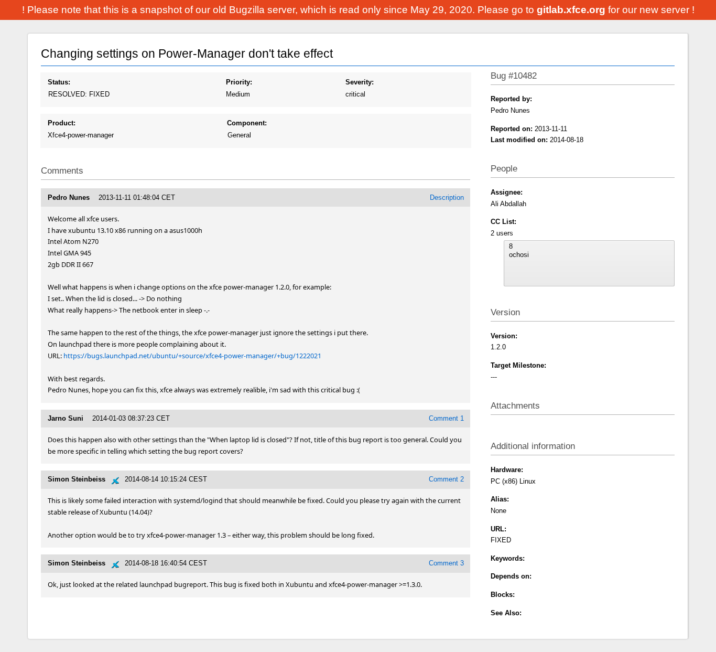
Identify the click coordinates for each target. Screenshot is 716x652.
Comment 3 (446, 563)
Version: (504, 336)
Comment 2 (446, 479)
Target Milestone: (518, 365)
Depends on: (511, 576)
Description (447, 197)
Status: (59, 82)
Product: (61, 123)
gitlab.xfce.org (572, 9)
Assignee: (507, 192)
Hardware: (507, 470)
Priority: (239, 82)
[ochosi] (589, 255)
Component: (247, 123)
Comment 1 (446, 418)
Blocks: (503, 594)
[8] (589, 246)
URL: (498, 529)
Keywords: (508, 558)
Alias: (500, 499)
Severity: (359, 82)
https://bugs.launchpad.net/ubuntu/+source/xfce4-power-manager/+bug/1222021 (192, 355)
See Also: (506, 613)
